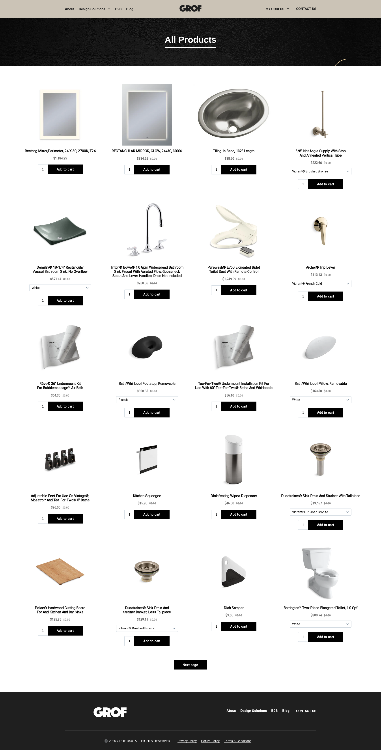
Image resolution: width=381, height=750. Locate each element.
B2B (118, 8)
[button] (137, 740)
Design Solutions (92, 8)
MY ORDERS (275, 9)
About (69, 8)
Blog (129, 8)
